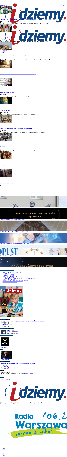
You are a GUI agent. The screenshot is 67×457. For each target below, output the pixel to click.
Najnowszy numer (10, 0)
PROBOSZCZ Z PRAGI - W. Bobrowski (9, 273)
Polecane (4, 448)
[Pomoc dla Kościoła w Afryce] (33, 175)
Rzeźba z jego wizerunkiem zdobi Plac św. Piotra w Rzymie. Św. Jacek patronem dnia (15, 364)
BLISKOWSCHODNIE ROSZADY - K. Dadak (11, 275)
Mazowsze (4, 193)
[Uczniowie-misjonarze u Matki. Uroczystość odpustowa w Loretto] (33, 250)
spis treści (12, 270)
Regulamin (4, 454)
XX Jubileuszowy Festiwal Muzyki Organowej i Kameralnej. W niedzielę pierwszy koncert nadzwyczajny (18, 267)
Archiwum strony (20, 0)
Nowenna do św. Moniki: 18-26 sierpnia (7, 367)
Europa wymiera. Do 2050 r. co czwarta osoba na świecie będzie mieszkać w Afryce (18, 74)
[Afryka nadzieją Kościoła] (33, 103)
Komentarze (5, 53)
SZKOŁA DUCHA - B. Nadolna (8, 274)
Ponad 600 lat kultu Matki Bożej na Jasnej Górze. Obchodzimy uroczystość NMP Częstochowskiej (18, 320)
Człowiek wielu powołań (5, 366)
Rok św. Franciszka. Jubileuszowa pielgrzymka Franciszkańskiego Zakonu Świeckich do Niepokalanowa (17, 207)
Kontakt (4, 452)
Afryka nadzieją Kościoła (5, 110)
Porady (37, 0)
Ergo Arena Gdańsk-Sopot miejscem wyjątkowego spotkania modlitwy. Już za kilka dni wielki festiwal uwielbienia (19, 243)
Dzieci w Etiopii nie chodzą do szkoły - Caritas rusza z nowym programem (16, 128)
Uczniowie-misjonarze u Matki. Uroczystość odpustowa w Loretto (11, 255)
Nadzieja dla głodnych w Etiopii (7, 164)
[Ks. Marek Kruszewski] (6, 358)
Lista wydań (15, 0)
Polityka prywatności (6, 455)
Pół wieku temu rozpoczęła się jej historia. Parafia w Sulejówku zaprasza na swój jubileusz (15, 231)
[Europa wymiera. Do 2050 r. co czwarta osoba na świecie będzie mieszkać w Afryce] (33, 66)
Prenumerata (25, 0)
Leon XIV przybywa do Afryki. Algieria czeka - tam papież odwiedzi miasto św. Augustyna (19, 55)
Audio (35, 0)
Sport (3, 52)
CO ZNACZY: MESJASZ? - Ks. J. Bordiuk (10, 284)
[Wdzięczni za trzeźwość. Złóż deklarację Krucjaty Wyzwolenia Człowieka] (33, 213)
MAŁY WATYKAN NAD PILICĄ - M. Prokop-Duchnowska (13, 272)
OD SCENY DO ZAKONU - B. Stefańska (10, 282)
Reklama (29, 0)
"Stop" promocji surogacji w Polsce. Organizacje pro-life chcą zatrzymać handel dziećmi (16, 325)
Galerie (32, 0)
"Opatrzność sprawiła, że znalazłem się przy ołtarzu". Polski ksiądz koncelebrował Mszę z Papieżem (18, 362)
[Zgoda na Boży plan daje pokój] (33, 84)
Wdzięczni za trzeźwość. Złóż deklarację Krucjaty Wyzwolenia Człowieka (12, 219)
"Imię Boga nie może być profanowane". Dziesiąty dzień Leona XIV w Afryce (17, 19)
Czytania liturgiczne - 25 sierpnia (6, 324)
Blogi (39, 0)
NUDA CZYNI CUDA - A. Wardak (9, 279)
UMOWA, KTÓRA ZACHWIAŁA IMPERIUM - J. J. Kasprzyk (13, 281)
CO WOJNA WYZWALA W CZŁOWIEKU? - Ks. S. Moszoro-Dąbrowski (15, 280)
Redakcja (4, 451)
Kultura (4, 51)
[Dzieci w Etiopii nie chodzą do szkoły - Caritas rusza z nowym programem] (33, 121)
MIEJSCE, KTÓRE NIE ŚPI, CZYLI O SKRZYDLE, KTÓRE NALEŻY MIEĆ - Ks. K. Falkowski (19, 278)
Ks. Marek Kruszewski (5, 359)
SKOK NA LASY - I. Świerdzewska (9, 277)
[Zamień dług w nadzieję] (33, 139)
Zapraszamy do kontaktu (29, 373)
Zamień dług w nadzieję (5, 146)
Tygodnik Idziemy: (3, 0)
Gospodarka (5, 50)
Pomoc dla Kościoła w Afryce (6, 183)
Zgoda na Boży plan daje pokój (7, 92)
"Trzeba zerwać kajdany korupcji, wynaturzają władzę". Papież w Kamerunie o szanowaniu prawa (21, 37)
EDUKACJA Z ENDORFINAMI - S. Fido (10, 276)
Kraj (3, 192)
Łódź (3, 194)
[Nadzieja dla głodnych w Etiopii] (33, 157)
